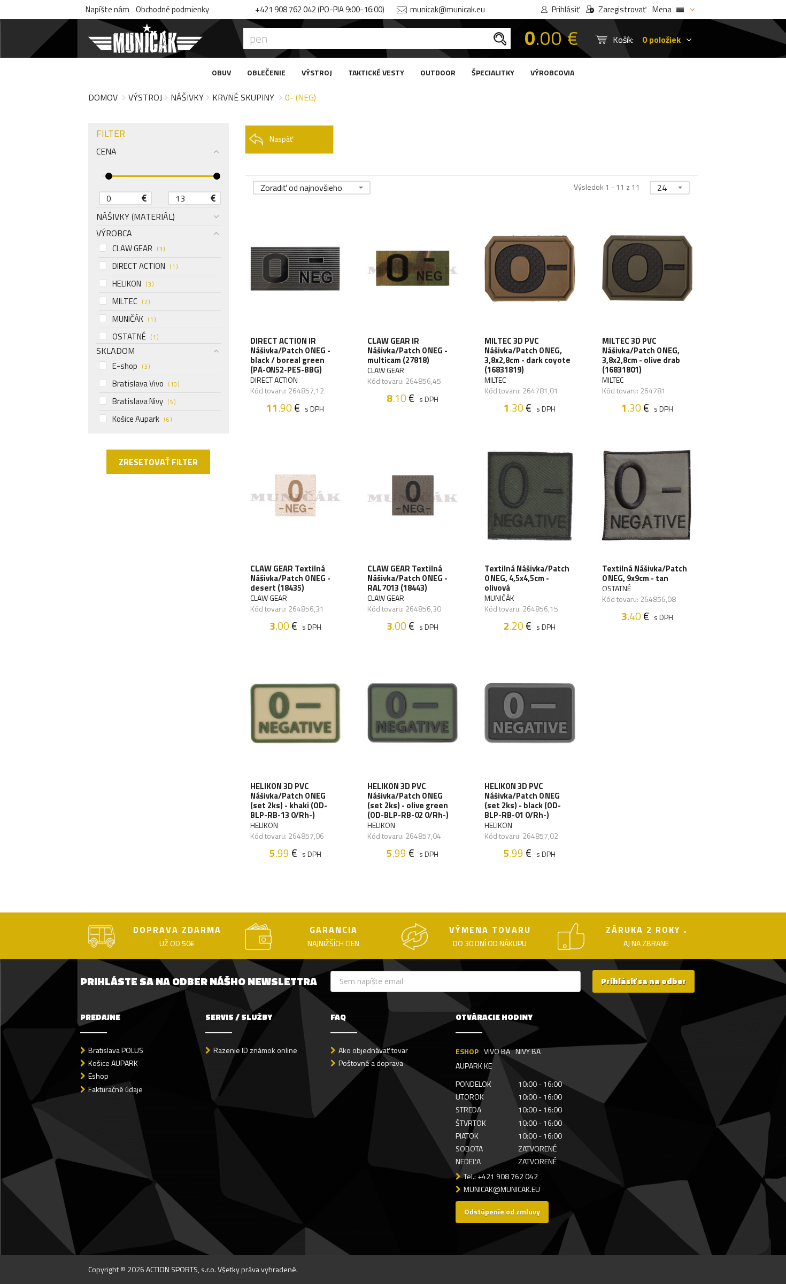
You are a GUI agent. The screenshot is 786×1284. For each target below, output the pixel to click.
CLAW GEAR (138, 248)
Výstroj (145, 97)
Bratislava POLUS (115, 1050)
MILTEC (131, 301)
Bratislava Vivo (145, 384)
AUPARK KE (474, 1065)
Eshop (98, 1075)
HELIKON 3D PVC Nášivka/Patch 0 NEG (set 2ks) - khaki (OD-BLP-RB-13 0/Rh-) (288, 801)
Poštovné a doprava (370, 1063)
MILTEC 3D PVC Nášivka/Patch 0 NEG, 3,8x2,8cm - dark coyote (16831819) (527, 355)
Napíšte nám (107, 9)
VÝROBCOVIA (552, 72)
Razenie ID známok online (255, 1050)
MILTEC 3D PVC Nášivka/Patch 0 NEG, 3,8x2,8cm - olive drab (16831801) (641, 355)
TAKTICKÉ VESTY (376, 72)
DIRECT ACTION (145, 266)
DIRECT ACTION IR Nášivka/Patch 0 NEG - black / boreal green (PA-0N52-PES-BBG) (290, 355)
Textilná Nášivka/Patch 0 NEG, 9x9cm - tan (644, 573)
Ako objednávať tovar (373, 1050)
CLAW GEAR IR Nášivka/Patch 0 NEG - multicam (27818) (407, 350)
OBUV (221, 72)
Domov (103, 97)
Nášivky (187, 97)
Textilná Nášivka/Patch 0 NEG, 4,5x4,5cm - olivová (526, 578)
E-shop (131, 366)
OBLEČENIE (266, 72)
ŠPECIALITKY (493, 72)
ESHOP (467, 1051)
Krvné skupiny (243, 97)
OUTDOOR (438, 72)
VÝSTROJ (317, 72)
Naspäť (281, 138)
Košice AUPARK (113, 1063)
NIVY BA (528, 1051)
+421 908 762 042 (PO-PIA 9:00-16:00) (319, 9)
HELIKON (132, 284)
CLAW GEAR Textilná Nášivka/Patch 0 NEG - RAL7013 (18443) (407, 578)
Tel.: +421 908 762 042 (501, 1176)
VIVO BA (497, 1051)
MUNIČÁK (134, 319)
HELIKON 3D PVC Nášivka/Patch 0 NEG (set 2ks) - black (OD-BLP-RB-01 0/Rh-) (522, 801)
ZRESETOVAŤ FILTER (158, 461)
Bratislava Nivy (143, 401)
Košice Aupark (142, 419)
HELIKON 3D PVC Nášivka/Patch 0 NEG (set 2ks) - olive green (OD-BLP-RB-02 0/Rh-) (408, 801)
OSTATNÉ (135, 337)
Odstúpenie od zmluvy (502, 1211)
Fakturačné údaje (115, 1089)
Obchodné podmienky (172, 9)
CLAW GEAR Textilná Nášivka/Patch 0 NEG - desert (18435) (290, 578)
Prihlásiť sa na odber (643, 981)
